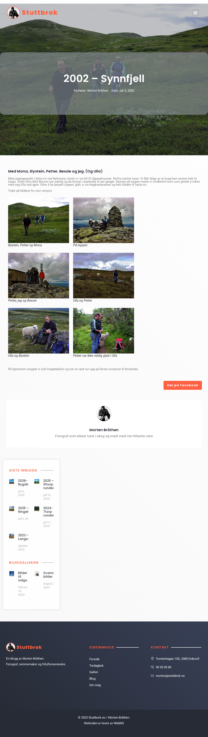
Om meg (95, 685)
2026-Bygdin (23, 482)
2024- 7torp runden (49, 511)
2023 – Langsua (25, 537)
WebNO (119, 723)
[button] (195, 12)
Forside (94, 659)
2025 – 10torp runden (49, 484)
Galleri (93, 672)
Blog (92, 678)
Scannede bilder (51, 575)
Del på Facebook (182, 385)
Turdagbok (96, 665)
